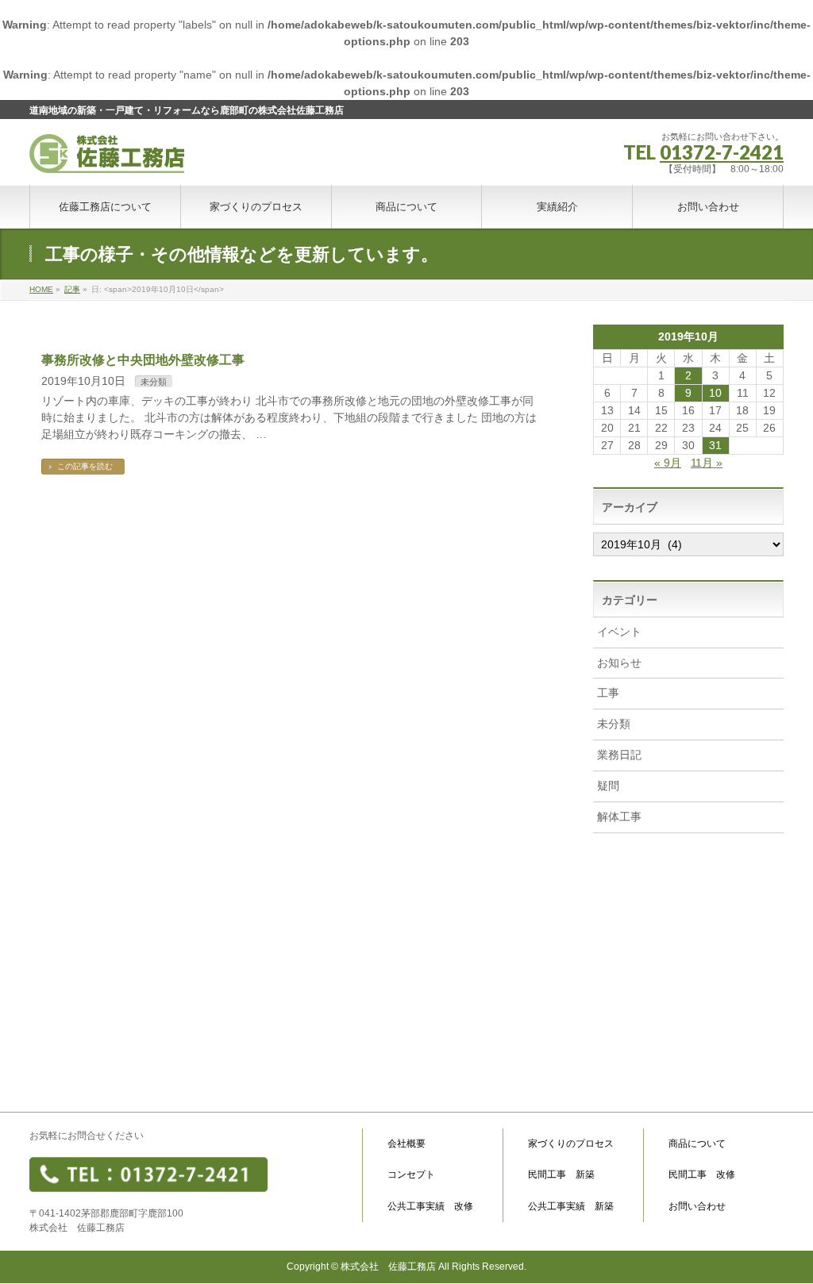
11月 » (706, 462)
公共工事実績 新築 (571, 1206)
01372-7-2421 (722, 151)
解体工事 (619, 816)
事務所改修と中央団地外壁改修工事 (143, 360)
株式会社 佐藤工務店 (388, 1266)
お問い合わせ (697, 1206)
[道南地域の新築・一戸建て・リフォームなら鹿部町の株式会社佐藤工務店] (106, 154)
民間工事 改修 (702, 1175)
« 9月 (667, 462)
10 (715, 392)
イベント (619, 631)
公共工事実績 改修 (430, 1206)
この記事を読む (85, 466)
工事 (608, 692)
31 (715, 445)
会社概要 (406, 1144)
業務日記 (619, 754)
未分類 (154, 381)
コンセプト (411, 1175)
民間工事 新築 (561, 1175)
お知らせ (619, 662)
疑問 (608, 785)
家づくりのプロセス (571, 1144)
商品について (697, 1144)
